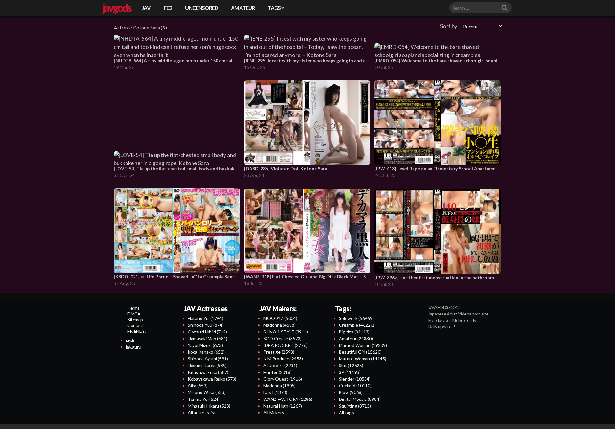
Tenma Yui (204, 399)
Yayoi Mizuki (205, 345)
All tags (346, 412)
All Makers (273, 412)
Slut (351, 365)
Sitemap (135, 319)
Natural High (282, 405)
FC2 (168, 8)
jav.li (130, 340)
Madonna (279, 325)
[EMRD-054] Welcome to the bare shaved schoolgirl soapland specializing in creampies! (467, 60)
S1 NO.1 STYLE (285, 331)
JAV (146, 8)
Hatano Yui (205, 318)
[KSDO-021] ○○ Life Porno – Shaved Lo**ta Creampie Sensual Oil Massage (191, 276)
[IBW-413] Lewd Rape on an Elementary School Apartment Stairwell (446, 168)
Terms (133, 308)
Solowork (356, 318)
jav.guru (133, 346)
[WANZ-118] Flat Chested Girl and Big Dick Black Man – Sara (308, 276)
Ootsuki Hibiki (207, 331)
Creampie (356, 325)
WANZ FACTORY (287, 399)
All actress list (202, 412)
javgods (116, 7)
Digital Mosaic (360, 399)
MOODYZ (280, 318)
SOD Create (282, 338)
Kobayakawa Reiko (212, 379)
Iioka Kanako (206, 352)
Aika (198, 385)
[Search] (504, 8)
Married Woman (363, 345)
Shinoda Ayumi (208, 358)
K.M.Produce (283, 358)
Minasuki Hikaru (209, 405)
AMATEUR (243, 8)
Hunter (277, 372)
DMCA (133, 313)
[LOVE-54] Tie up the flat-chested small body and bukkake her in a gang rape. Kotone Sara (209, 168)
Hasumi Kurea (207, 365)
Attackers (280, 365)
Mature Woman (362, 358)
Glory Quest (282, 379)
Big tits (354, 331)
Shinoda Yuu (206, 325)
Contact (135, 325)
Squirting (355, 405)
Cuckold (355, 385)
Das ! (275, 392)
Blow (351, 392)
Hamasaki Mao (207, 338)
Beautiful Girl (360, 352)
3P (350, 372)
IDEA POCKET (285, 345)
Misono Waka (207, 392)
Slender (355, 379)
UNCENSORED (201, 8)
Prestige (278, 352)
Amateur (356, 338)
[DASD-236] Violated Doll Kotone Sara (285, 168)
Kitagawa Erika (208, 372)
